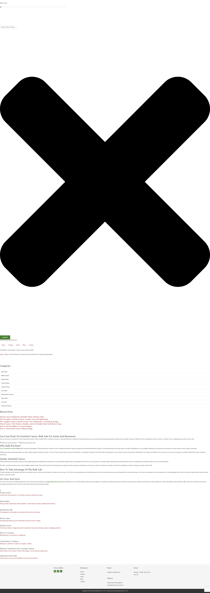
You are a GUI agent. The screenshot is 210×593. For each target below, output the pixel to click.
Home (3, 345)
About (18, 345)
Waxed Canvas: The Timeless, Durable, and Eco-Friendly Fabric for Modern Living (30, 424)
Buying (7, 448)
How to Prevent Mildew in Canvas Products (16, 426)
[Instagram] (61, 571)
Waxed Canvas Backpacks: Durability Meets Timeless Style (22, 417)
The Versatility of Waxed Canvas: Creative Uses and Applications (24, 419)
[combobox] (8, 27)
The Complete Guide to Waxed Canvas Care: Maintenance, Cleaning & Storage (29, 422)
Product (10, 345)
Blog (24, 345)
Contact (31, 345)
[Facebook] (55, 571)
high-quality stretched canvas (56, 481)
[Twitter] (58, 571)
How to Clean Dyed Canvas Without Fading (16, 429)
